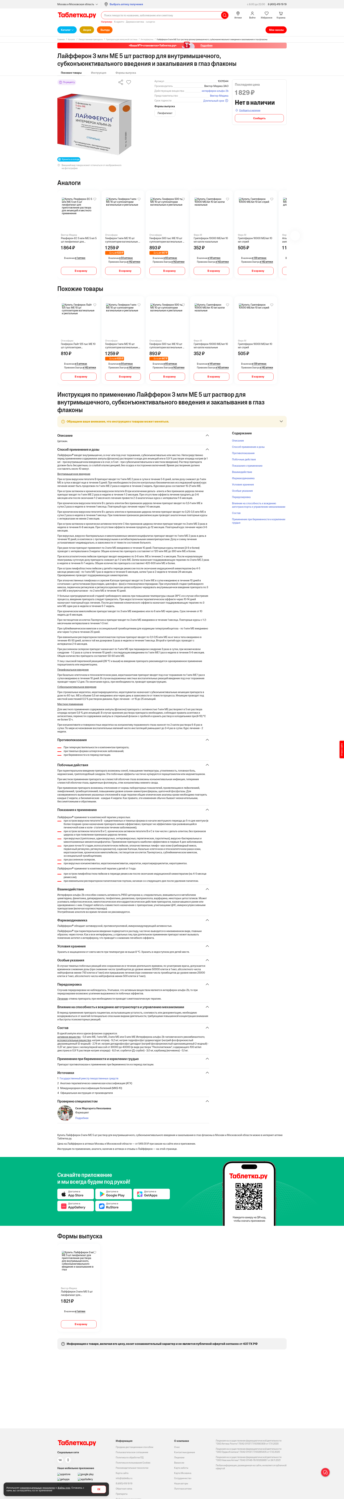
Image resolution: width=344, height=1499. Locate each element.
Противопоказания (243, 453)
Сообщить (259, 118)
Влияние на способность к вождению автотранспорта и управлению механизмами (258, 505)
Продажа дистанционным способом (134, 1447)
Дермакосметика (135, 21)
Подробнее (82, 1118)
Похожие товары (71, 72)
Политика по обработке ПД (130, 1457)
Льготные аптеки (183, 1488)
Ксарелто (119, 21)
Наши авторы (181, 1483)
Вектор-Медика (219, 95)
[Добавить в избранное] (95, 199)
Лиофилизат (164, 113)
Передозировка (241, 497)
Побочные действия (244, 459)
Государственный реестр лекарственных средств (89, 1078)
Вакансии (179, 1462)
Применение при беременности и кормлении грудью (258, 521)
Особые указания (242, 490)
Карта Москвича (182, 1473)
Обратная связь (124, 1488)
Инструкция (98, 72)
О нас (177, 1447)
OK (98, 1489)
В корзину (81, 270)
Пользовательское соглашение (132, 1452)
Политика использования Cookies (133, 1462)
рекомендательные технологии (37, 1487)
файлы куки (64, 1487)
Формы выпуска (126, 72)
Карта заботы (181, 1467)
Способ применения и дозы (248, 447)
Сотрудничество (182, 1478)
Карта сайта (122, 1473)
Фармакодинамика (243, 478)
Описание (238, 440)
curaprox (150, 21)
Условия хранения (243, 484)
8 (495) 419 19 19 (277, 4)
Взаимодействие (242, 472)
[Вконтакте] (60, 1460)
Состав (236, 513)
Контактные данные (184, 1452)
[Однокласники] (68, 1460)
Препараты (122, 1493)
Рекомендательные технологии (132, 1467)
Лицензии (179, 1457)
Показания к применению (247, 465)
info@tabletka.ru (124, 1478)
